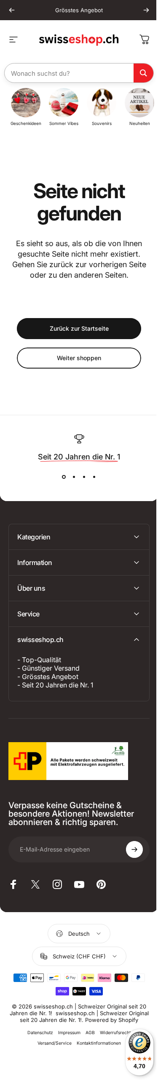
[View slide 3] (84, 477)
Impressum (66, 1039)
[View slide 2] (74, 477)
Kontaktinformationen (95, 1050)
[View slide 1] (64, 477)
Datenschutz (37, 1039)
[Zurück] (12, 10)
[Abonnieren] (128, 849)
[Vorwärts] (146, 10)
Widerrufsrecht (112, 1039)
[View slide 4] (94, 477)
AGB (87, 1039)
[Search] (143, 73)
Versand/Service (51, 1050)
